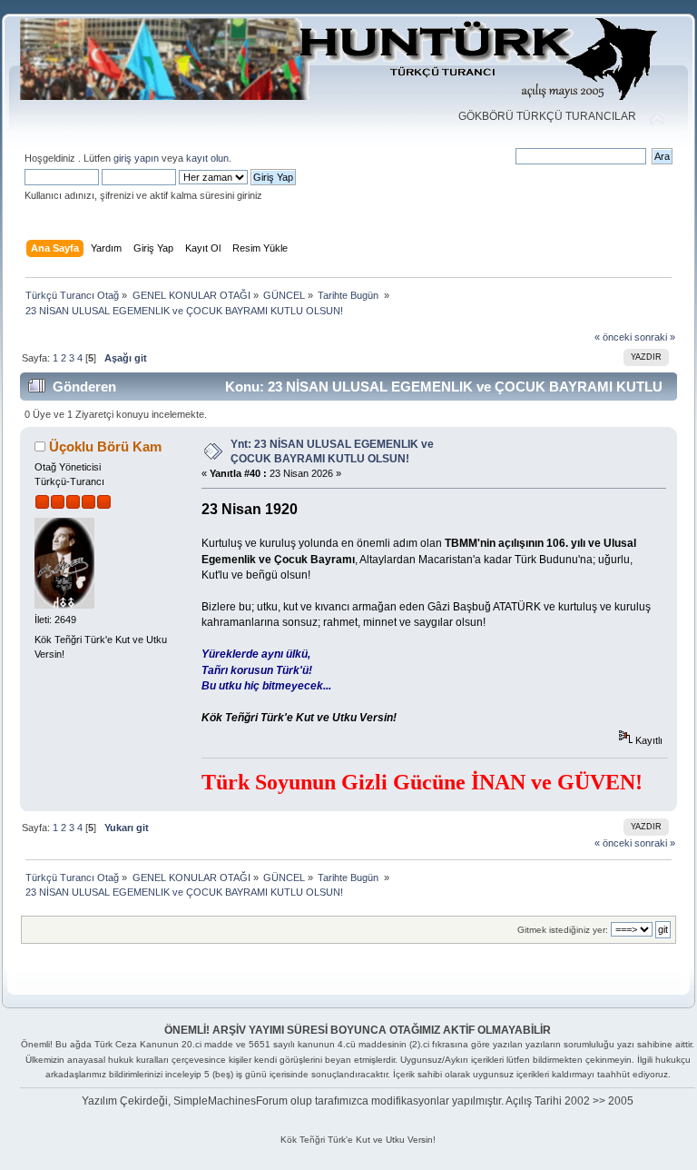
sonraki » (654, 337)
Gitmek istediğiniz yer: (562, 930)
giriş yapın (136, 158)
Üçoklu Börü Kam (105, 446)
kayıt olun (207, 158)
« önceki (613, 337)
